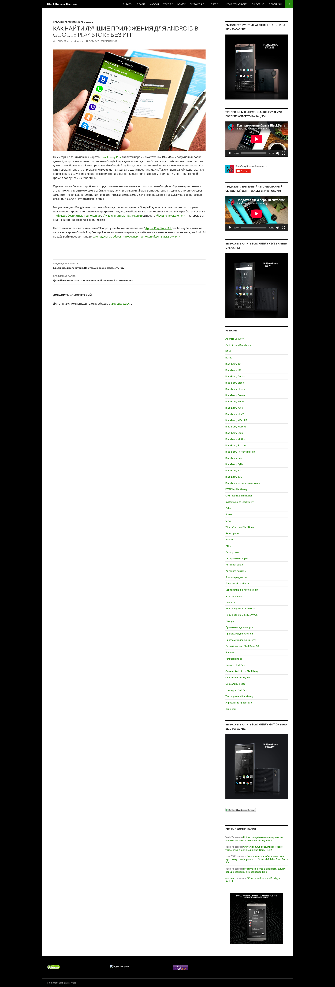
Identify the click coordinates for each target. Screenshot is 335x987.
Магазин (154, 4)
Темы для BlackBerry (237, 689)
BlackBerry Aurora (235, 376)
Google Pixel (275, 4)
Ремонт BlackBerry (236, 4)
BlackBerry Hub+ (234, 401)
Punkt (228, 514)
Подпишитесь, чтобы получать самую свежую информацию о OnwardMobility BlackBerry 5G (256, 859)
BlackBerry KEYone (235, 426)
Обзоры (215, 4)
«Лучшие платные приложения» (122, 215)
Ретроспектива (233, 658)
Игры (228, 545)
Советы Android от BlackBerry (241, 671)
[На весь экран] (283, 153)
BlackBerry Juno (234, 407)
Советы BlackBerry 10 (237, 677)
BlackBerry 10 (232, 363)
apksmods (230, 878)
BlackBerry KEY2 (234, 413)
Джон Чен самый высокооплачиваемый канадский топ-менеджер (93, 278)
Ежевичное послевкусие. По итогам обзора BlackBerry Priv (88, 265)
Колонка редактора (236, 577)
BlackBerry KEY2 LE (236, 420)
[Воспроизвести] (230, 153)
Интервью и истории (236, 558)
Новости (58, 22)
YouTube (168, 4)
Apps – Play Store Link (158, 228)
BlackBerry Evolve (235, 395)
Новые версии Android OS (240, 608)
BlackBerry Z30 (233, 476)
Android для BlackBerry (238, 344)
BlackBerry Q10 (234, 464)
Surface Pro (258, 4)
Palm (228, 508)
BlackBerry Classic (235, 388)
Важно (229, 539)
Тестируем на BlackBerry (239, 696)
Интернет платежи (235, 570)
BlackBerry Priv (111, 157)
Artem (80, 41)
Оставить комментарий (103, 41)
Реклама (230, 652)
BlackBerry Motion (235, 439)
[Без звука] (278, 153)
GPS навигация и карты (238, 495)
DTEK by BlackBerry (236, 489)
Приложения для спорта (239, 627)
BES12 (229, 357)
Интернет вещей (234, 564)
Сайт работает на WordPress (61, 982)
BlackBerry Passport (236, 445)
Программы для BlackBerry (240, 639)
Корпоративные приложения (241, 589)
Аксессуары (232, 533)
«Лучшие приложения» (170, 215)
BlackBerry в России (62, 4)
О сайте (141, 4)
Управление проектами (238, 702)
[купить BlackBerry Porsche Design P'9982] (256, 918)
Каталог (181, 4)
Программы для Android (79, 22)
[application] (256, 139)
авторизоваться (121, 303)
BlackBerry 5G (233, 370)
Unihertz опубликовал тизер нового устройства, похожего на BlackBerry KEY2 (254, 839)
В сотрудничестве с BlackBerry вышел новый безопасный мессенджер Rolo (255, 870)
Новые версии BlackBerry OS (241, 614)
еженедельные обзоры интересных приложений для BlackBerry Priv (136, 236)
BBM (228, 351)
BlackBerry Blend (234, 382)
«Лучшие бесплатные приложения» (78, 215)
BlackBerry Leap (234, 432)
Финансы (230, 708)
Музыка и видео (234, 595)
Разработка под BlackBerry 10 (242, 646)
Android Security (234, 338)
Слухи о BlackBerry (236, 664)
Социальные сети (235, 683)
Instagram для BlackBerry (239, 501)
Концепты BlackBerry (237, 583)
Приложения (197, 4)
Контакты (127, 4)
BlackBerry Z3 (233, 470)
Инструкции (232, 551)
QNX (228, 520)
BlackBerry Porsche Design (240, 451)
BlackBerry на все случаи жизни (242, 482)
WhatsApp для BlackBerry (239, 526)
